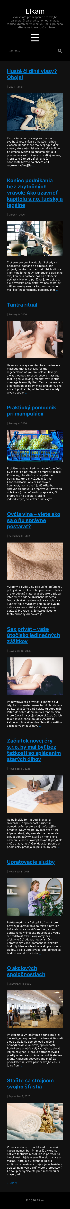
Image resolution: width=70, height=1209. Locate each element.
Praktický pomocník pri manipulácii (31, 410)
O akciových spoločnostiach (26, 971)
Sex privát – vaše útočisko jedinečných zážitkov (33, 635)
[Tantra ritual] (35, 339)
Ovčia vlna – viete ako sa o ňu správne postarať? (33, 520)
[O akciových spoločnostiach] (35, 1009)
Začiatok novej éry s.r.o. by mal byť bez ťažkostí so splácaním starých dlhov (34, 750)
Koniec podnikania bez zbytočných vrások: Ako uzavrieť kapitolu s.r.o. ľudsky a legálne (35, 192)
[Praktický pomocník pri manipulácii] (35, 445)
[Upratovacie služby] (35, 897)
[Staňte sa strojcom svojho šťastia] (35, 1121)
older (12, 1183)
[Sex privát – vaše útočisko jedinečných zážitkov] (35, 676)
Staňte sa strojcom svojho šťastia (30, 1083)
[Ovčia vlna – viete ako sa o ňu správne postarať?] (35, 561)
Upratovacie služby (31, 862)
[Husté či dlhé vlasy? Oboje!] (35, 112)
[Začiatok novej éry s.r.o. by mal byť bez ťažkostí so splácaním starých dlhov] (35, 794)
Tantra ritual (22, 305)
